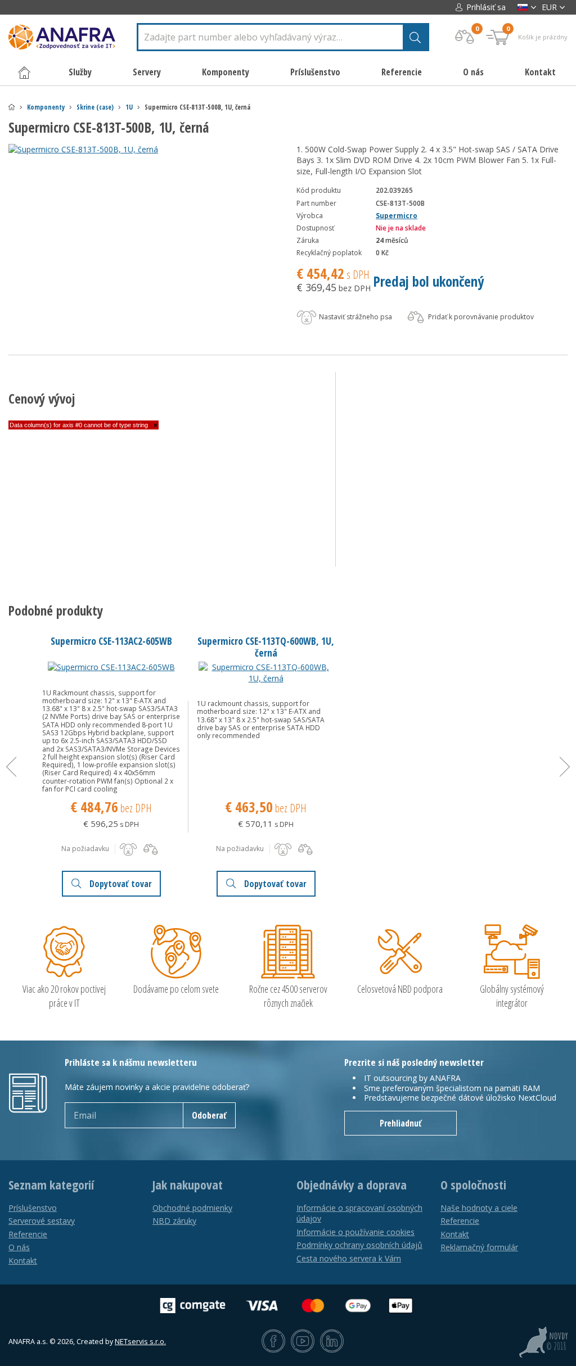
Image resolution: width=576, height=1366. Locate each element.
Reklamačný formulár (479, 1247)
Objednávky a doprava (351, 1185)
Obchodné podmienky (192, 1207)
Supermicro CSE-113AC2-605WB (111, 641)
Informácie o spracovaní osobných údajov (359, 1213)
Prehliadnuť (401, 1123)
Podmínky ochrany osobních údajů (359, 1245)
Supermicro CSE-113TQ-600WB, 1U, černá (265, 646)
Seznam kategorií (51, 1185)
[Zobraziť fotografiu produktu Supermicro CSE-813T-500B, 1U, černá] (143, 149)
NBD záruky (174, 1220)
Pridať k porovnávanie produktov (480, 317)
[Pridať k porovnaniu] (151, 849)
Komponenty (46, 107)
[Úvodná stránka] (11, 107)
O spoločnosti (473, 1185)
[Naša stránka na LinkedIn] (331, 1342)
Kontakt (540, 72)
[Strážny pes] (128, 849)
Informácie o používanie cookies (355, 1232)
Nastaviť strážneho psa (354, 317)
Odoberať (209, 1115)
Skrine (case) (95, 107)
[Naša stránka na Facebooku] (273, 1342)
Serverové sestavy (41, 1220)
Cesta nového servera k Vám (348, 1258)
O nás (473, 72)
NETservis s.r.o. (140, 1341)
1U (129, 107)
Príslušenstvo (32, 1207)
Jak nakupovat (187, 1185)
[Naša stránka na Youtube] (302, 1342)
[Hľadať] (415, 37)
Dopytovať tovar (120, 884)
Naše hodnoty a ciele (479, 1207)
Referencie (401, 72)
